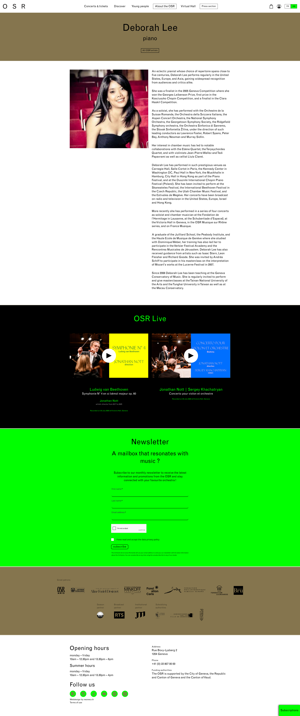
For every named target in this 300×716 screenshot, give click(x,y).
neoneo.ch (89, 700)
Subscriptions (289, 710)
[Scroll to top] (294, 710)
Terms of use (76, 703)
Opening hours (89, 648)
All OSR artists (150, 51)
